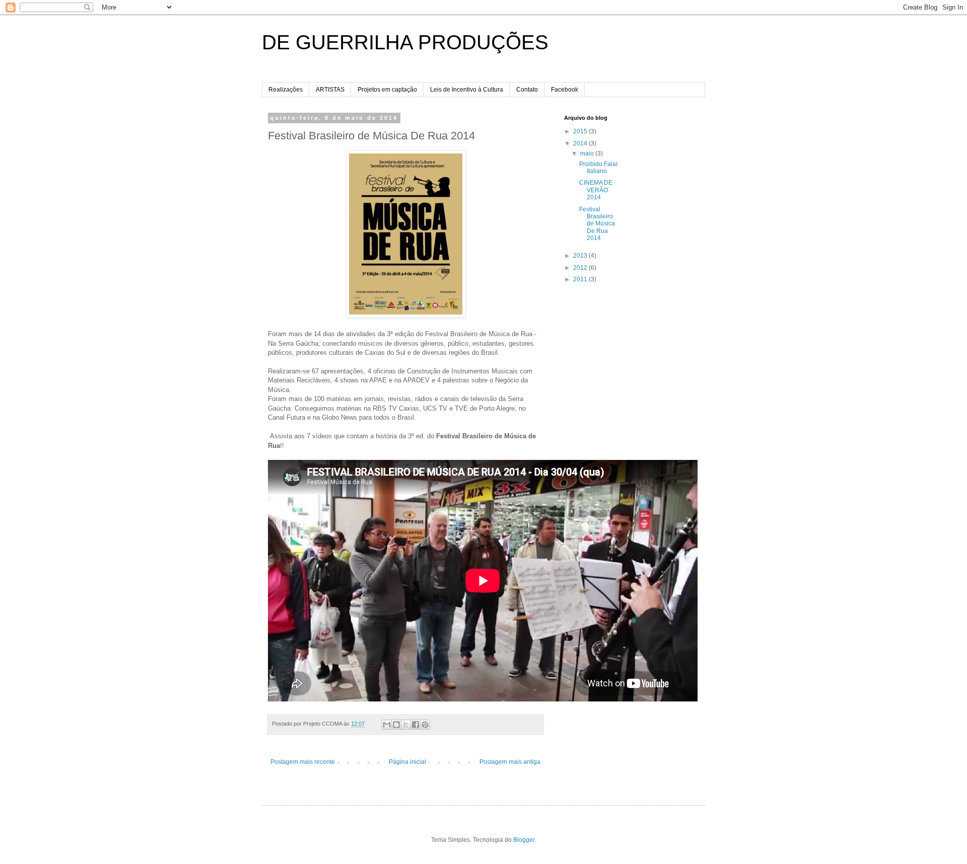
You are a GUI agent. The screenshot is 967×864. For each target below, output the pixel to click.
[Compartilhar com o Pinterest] (425, 725)
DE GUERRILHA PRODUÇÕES (405, 42)
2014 (581, 143)
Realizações (285, 89)
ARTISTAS (330, 89)
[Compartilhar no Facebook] (415, 725)
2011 (581, 279)
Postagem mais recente (302, 761)
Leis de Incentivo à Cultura (466, 89)
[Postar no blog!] (396, 725)
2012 (581, 267)
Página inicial (407, 761)
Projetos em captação (387, 89)
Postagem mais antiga (509, 761)
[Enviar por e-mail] (387, 725)
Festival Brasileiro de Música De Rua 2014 (597, 224)
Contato (527, 89)
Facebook (564, 89)
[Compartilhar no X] (406, 725)
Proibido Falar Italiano (598, 168)
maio (587, 153)
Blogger (523, 839)
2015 (581, 131)
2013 (581, 255)
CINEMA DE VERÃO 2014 (595, 190)
